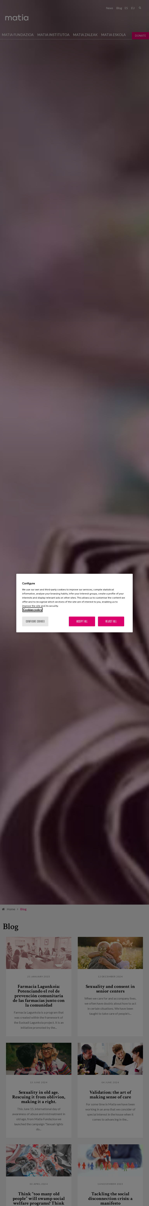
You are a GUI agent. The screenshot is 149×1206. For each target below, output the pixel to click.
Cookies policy (32, 609)
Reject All (111, 621)
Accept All (82, 621)
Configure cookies (35, 621)
